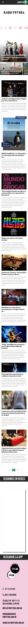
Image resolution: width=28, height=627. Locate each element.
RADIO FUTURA (14, 12)
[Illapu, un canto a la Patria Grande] (14, 223)
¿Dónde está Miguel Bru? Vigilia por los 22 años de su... (13, 100)
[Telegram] (10, 28)
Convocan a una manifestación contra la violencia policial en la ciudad (13, 413)
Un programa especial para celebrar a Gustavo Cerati (12, 375)
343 (10, 470)
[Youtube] (26, 28)
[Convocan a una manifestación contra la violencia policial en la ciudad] (14, 400)
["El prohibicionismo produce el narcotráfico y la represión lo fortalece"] (14, 181)
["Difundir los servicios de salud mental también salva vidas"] (11, 70)
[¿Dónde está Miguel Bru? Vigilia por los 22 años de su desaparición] (14, 88)
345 (17, 470)
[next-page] (21, 470)
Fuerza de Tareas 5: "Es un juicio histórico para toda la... (13, 273)
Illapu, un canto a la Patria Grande (12, 239)
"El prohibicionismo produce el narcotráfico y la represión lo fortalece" (13, 193)
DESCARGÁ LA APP (13, 557)
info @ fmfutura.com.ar (12, 608)
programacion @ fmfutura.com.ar (9, 616)
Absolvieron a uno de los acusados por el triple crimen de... (13, 309)
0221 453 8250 (10, 594)
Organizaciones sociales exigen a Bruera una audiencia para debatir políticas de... (13, 450)
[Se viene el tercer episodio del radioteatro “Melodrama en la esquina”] (14, 50)
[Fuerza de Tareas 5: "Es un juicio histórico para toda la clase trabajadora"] (14, 263)
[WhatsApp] (1, 28)
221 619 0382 (9, 589)
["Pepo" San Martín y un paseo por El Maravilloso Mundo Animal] (14, 334)
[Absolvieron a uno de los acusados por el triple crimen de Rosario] (14, 297)
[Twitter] (20, 28)
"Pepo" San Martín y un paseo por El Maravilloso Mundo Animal (13, 346)
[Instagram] (15, 28)
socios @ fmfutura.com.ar (13, 622)
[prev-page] (6, 470)
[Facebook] (6, 28)
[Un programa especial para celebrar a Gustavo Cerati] (14, 367)
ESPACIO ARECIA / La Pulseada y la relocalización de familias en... (13, 155)
